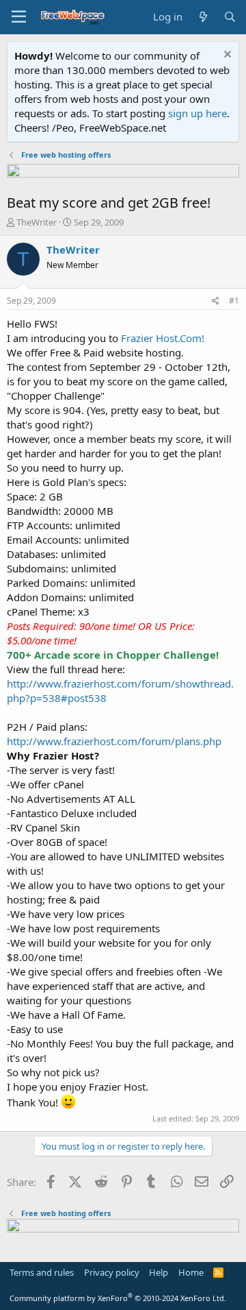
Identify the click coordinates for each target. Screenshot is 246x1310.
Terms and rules (42, 1272)
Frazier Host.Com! (162, 338)
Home (191, 1272)
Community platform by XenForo (118, 1298)
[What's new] (202, 16)
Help (158, 1272)
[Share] (215, 301)
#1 (234, 300)
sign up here (197, 113)
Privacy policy (111, 1272)
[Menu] (19, 17)
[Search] (230, 16)
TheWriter (36, 222)
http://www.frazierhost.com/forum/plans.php (114, 741)
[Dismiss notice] (226, 56)
